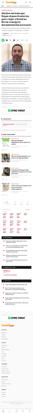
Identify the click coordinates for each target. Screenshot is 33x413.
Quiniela (3, 347)
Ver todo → (28, 209)
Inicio (3, 411)
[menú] (3, 2)
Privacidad (4, 386)
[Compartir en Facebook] (6, 40)
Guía (2, 352)
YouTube (3, 396)
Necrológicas (4, 345)
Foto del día (4, 356)
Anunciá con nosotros (6, 384)
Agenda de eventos (5, 349)
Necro (23, 411)
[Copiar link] (17, 40)
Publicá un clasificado (6, 373)
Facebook (4, 392)
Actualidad (4, 332)
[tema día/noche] (30, 2)
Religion (3, 334)
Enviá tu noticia (5, 369)
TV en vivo (4, 360)
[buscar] (26, 2)
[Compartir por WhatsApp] (3, 40)
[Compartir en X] (10, 40)
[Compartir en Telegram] (14, 40)
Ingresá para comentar (8, 124)
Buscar (10, 411)
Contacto (4, 381)
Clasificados (4, 354)
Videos (3, 358)
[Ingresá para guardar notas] (26, 40)
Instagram (4, 394)
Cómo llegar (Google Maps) (10, 275)
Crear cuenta (4, 366)
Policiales (4, 337)
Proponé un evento (6, 371)
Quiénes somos (5, 379)
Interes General (7, 10)
